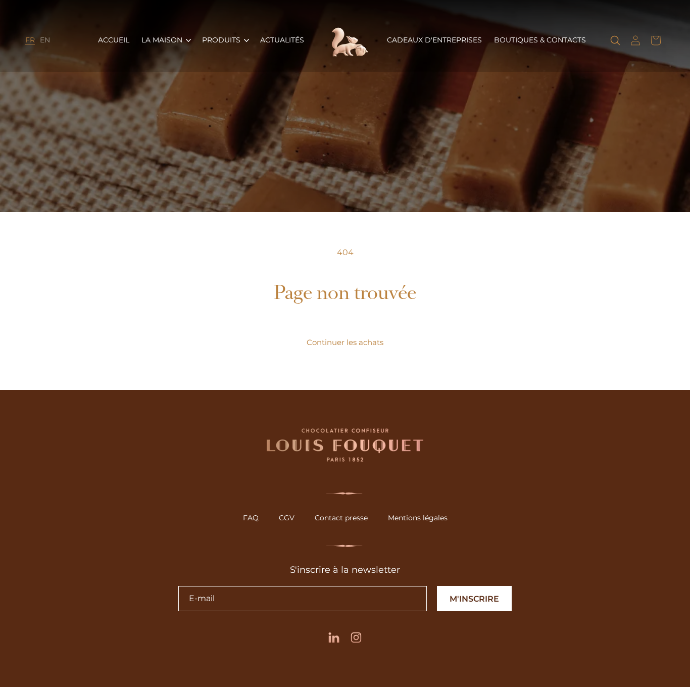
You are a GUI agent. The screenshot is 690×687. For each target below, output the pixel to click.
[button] (165, 40)
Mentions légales (418, 517)
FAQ (251, 517)
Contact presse (341, 517)
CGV (286, 517)
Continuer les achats (345, 342)
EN (45, 39)
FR (30, 39)
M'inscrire (474, 599)
